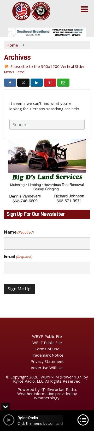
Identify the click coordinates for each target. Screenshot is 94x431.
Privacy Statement (47, 361)
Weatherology (47, 397)
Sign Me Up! (19, 289)
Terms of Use (47, 348)
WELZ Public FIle (47, 342)
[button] (84, 9)
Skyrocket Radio (61, 389)
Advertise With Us (47, 367)
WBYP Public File (47, 336)
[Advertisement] (47, 32)
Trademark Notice (47, 355)
